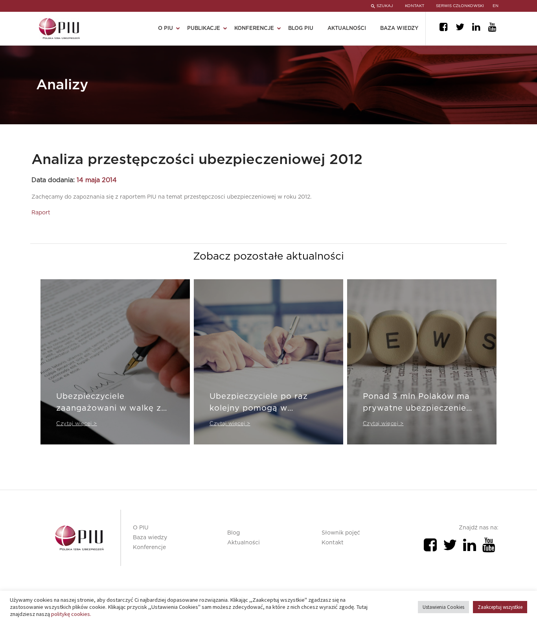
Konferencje (149, 547)
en (495, 6)
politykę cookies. (71, 613)
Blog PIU (300, 28)
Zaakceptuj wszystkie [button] (500, 607)
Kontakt (333, 543)
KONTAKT (414, 6)
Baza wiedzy (399, 28)
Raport (40, 213)
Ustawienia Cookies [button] (443, 607)
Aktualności (346, 28)
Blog (233, 533)
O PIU (141, 528)
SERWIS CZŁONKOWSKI (460, 6)
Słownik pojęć (341, 533)
